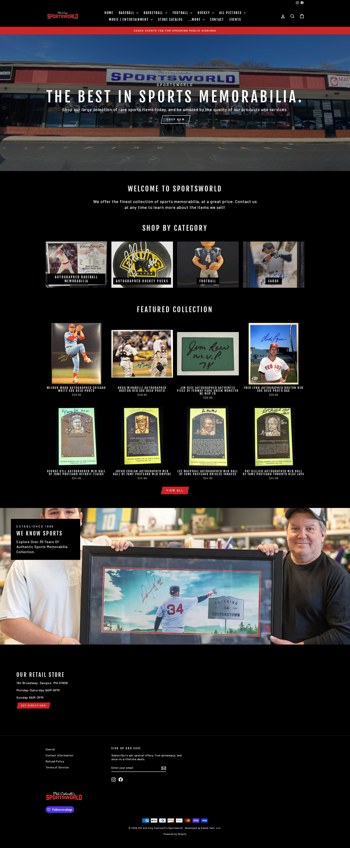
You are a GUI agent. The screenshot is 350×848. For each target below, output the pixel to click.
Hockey (204, 13)
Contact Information (59, 755)
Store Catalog (170, 19)
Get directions (33, 705)
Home (108, 13)
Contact (217, 19)
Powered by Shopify (175, 834)
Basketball (154, 13)
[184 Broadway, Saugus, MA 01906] (175, 690)
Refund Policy (55, 761)
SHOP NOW (175, 119)
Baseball (127, 13)
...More (195, 19)
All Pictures (231, 13)
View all (175, 490)
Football (181, 13)
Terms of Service (57, 767)
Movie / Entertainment (129, 19)
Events (235, 19)
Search (50, 749)
